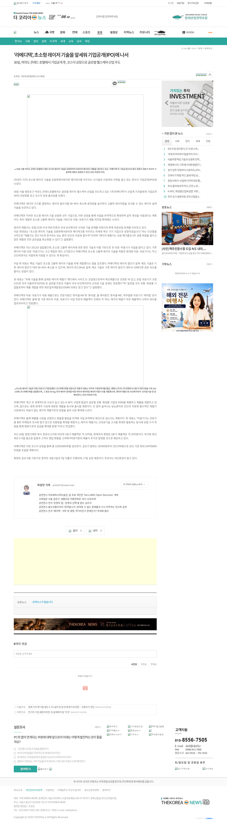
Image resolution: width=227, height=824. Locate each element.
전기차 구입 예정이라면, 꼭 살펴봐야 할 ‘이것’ (57, 712)
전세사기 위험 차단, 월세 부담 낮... (183, 175)
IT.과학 (53, 41)
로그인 (170, 3)
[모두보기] (50, 769)
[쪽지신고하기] (210, 74)
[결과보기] (43, 769)
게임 (87, 41)
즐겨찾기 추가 (22, 3)
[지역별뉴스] (113, 730)
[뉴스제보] (208, 768)
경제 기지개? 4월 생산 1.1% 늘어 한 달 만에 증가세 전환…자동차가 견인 (69, 707)
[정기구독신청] (182, 768)
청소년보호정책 (91, 790)
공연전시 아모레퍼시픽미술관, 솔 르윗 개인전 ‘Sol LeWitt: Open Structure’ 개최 (78, 495)
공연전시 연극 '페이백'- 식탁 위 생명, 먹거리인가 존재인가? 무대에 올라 (74, 511)
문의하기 (106, 790)
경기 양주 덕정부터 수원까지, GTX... (184, 170)
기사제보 (36, 3)
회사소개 (18, 790)
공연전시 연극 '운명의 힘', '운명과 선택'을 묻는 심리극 (65, 503)
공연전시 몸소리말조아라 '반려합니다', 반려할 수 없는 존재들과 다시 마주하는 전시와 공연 (83, 507)
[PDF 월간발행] (156, 726)
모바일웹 (208, 3)
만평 (208, 141)
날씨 (188, 32)
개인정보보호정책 (34, 790)
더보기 (209, 134)
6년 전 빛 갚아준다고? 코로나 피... (183, 149)
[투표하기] (25, 769)
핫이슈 (18, 41)
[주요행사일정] (156, 734)
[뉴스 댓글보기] (150, 730)
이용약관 (50, 790)
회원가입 (180, 3)
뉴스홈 (187, 48)
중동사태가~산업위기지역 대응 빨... (184, 180)
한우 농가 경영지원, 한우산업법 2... (184, 196)
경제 (44, 41)
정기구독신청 (192, 3)
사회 (27, 41)
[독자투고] (112, 726)
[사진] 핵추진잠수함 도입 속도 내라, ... (184, 248)
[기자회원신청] (138, 726)
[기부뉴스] (133, 734)
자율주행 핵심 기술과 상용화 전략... (184, 159)
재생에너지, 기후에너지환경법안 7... (185, 165)
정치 (35, 41)
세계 (62, 41)
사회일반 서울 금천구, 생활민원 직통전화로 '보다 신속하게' (67, 499)
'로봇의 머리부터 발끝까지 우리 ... (183, 154)
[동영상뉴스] (134, 730)
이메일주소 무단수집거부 (69, 790)
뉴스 (194, 48)
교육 (70, 41)
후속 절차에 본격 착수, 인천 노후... (183, 186)
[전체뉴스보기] (114, 734)
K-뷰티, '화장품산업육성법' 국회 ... (184, 191)
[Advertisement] (85, 561)
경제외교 (208, 48)
